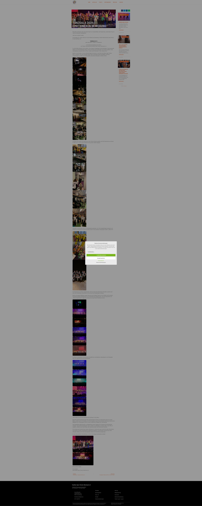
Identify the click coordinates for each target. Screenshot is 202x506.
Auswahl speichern (101, 258)
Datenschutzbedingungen (101, 262)
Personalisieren (101, 260)
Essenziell (91, 251)
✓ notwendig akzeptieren (101, 255)
